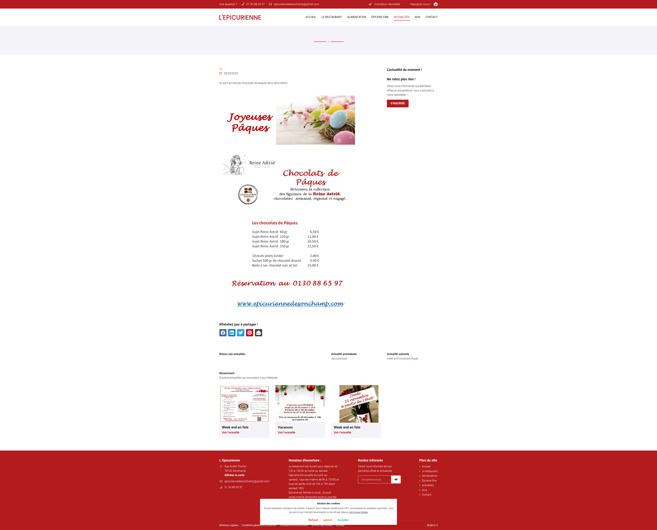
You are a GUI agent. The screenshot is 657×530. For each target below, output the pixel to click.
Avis (417, 17)
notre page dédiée (358, 512)
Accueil (311, 17)
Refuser (313, 520)
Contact (432, 17)
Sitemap (340, 525)
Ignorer (327, 520)
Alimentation (356, 17)
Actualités (402, 17)
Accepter (343, 520)
